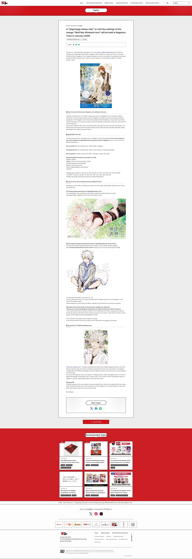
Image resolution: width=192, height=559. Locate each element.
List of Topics (97, 422)
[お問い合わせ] (167, 3)
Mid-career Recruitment (152, 3)
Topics (81, 3)
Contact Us (108, 536)
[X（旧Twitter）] (90, 513)
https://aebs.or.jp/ (84, 553)
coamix (85, 39)
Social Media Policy (123, 539)
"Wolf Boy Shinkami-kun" (73, 367)
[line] (79, 44)
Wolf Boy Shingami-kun (74, 39)
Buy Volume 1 (70, 392)
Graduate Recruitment (137, 3)
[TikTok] (101, 513)
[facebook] (76, 44)
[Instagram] (96, 513)
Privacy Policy (97, 542)
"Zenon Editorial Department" (105, 52)
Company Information (122, 3)
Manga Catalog (109, 3)
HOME (60, 502)
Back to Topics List (68, 502)
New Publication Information (94, 3)
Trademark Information (118, 536)
